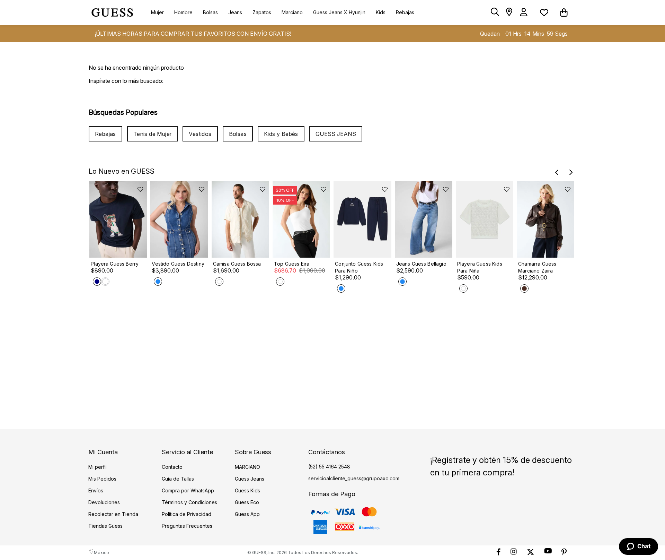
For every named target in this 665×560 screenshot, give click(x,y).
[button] (495, 12)
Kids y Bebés (281, 133)
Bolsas (238, 133)
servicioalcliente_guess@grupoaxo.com (353, 478)
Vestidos (200, 133)
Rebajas (105, 133)
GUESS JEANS (336, 133)
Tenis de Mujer (152, 133)
